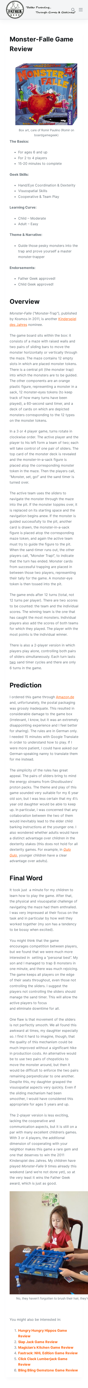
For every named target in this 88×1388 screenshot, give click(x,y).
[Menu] (81, 10)
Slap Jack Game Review (38, 1342)
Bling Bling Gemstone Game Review (48, 1370)
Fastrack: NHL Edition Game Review (48, 1353)
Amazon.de (65, 697)
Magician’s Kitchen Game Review (45, 1347)
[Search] (73, 9)
